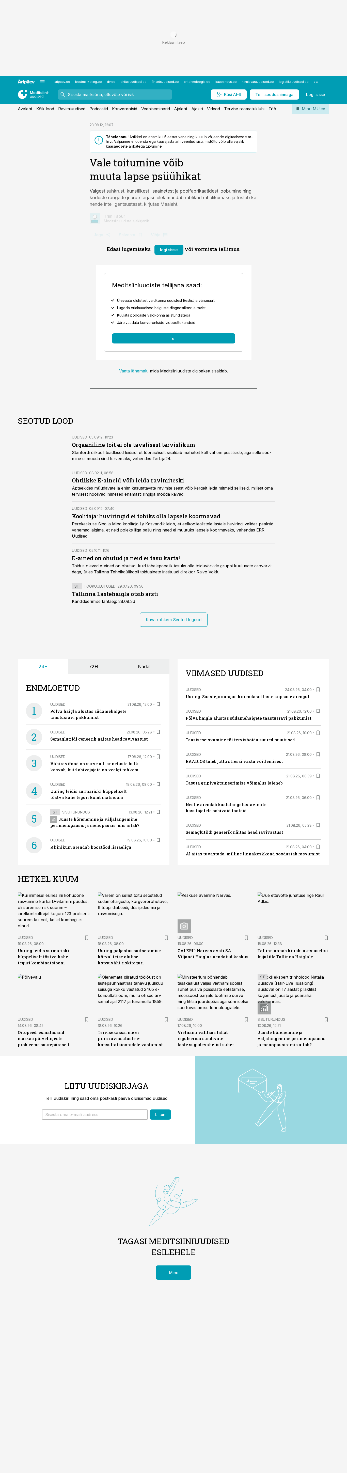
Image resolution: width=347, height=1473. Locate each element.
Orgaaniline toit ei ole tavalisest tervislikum (133, 444)
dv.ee (111, 82)
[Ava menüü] (42, 81)
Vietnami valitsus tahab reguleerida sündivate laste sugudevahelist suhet (206, 1038)
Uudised (79, 437)
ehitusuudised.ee (133, 82)
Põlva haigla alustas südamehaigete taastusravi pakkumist (248, 718)
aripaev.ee (62, 82)
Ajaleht (180, 108)
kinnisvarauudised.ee (258, 82)
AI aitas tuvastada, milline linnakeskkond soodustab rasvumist (253, 853)
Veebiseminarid (155, 108)
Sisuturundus (76, 812)
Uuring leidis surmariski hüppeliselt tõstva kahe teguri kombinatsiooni (43, 956)
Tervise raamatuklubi (244, 108)
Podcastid (98, 108)
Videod (213, 108)
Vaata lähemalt (133, 370)
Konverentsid (124, 108)
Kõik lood (45, 108)
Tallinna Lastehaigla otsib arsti (115, 594)
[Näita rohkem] (316, 81)
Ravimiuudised (71, 108)
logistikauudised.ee (294, 82)
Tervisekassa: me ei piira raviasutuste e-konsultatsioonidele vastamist (130, 1038)
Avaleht (25, 108)
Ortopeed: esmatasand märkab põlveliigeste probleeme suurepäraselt (44, 1038)
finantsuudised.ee (165, 82)
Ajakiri (197, 108)
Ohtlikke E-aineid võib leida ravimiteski (128, 480)
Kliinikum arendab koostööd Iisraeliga (90, 847)
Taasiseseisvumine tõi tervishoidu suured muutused (240, 739)
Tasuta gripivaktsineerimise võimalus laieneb (234, 783)
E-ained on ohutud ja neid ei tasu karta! (126, 558)
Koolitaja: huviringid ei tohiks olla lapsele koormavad (147, 516)
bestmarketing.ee (88, 82)
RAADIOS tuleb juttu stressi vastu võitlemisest (234, 761)
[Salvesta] (158, 704)
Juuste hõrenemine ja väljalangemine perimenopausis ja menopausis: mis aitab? (291, 1038)
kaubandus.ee (226, 82)
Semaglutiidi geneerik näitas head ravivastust (99, 739)
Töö (272, 108)
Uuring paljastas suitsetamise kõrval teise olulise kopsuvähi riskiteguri (129, 956)
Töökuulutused (100, 586)
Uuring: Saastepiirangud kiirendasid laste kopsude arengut (247, 696)
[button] (95, 1114)
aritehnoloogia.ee (197, 82)
